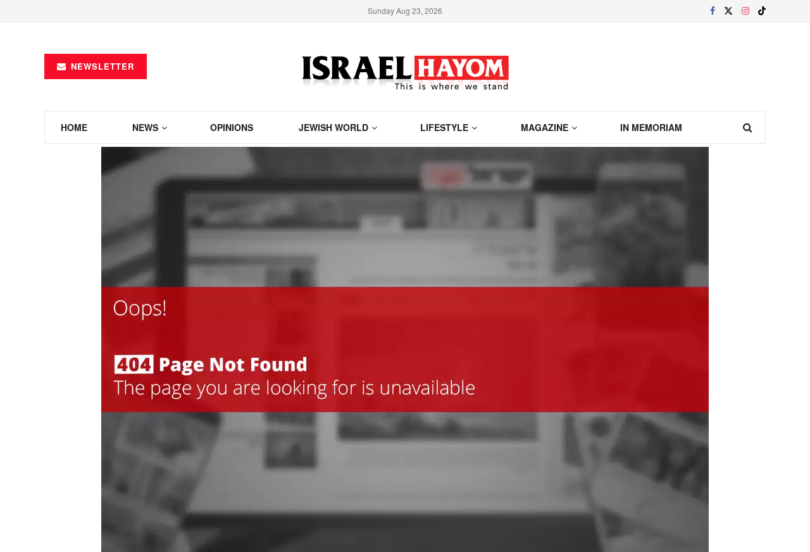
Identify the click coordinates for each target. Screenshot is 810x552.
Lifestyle (444, 127)
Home (74, 127)
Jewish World (333, 127)
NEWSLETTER (101, 66)
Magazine (544, 127)
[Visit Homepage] (405, 67)
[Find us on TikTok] (762, 11)
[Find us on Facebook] (712, 11)
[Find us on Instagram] (745, 11)
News (145, 127)
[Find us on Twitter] (728, 11)
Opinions (231, 127)
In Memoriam (651, 127)
